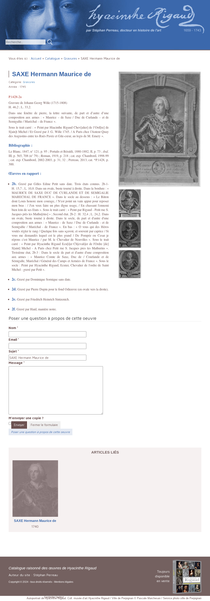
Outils (151, 52)
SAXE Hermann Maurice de (35, 521)
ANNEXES (172, 52)
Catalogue (69, 52)
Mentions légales (63, 581)
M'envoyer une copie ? (26, 418)
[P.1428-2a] (159, 129)
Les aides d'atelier (124, 52)
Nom (13, 328)
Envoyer (19, 425)
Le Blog (195, 52)
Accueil (50, 52)
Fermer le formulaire (44, 425)
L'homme (93, 52)
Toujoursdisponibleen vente (162, 576)
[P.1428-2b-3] (130, 264)
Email (14, 339)
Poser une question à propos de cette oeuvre (40, 432)
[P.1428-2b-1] (130, 203)
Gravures (70, 58)
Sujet (14, 351)
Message (17, 363)
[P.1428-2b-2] (130, 233)
